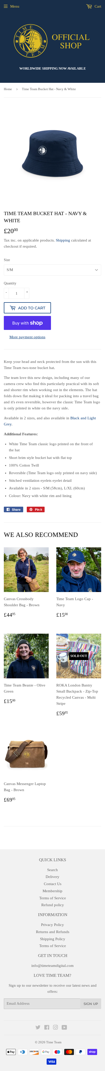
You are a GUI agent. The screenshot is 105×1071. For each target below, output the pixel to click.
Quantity (10, 283)
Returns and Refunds (52, 932)
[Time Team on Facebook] (46, 1028)
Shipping (63, 240)
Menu (14, 6)
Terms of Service (52, 898)
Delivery (52, 877)
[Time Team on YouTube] (64, 1028)
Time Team (53, 1042)
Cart (97, 6)
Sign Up (91, 1004)
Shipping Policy (52, 939)
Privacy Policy (52, 925)
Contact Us (52, 884)
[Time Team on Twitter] (38, 1028)
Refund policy (52, 905)
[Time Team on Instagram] (55, 1028)
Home (8, 89)
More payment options (27, 337)
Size (7, 260)
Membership (52, 891)
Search (52, 870)
